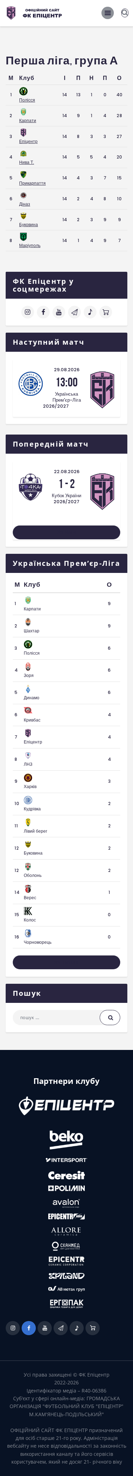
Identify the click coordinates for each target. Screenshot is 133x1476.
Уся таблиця (66, 962)
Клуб (26, 78)
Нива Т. (26, 162)
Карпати (27, 120)
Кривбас (32, 720)
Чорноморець (37, 942)
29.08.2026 (66, 369)
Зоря (29, 675)
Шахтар (31, 631)
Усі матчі (66, 532)
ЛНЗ (28, 764)
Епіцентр (28, 141)
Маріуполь (29, 245)
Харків (30, 786)
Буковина (28, 225)
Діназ (24, 204)
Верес (30, 898)
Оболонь (32, 875)
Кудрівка (32, 809)
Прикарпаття (32, 183)
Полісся (27, 100)
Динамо (31, 698)
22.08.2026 (66, 471)
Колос (30, 920)
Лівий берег (35, 831)
